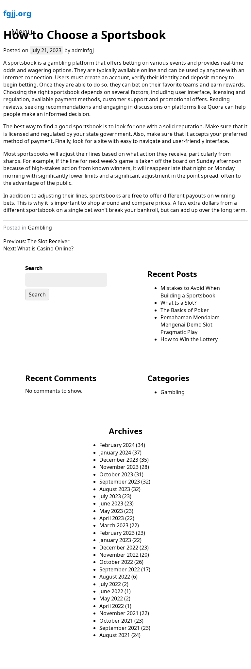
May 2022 (111, 598)
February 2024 (117, 445)
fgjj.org (17, 13)
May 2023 (111, 511)
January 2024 (115, 452)
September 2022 (119, 569)
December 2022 (118, 547)
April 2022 (111, 606)
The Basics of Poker (184, 310)
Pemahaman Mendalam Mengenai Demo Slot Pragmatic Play (190, 325)
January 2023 (115, 540)
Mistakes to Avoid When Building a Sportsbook (190, 291)
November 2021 (119, 613)
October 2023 (116, 474)
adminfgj (83, 50)
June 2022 (111, 591)
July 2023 (110, 496)
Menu (22, 31)
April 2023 (111, 518)
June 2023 (111, 503)
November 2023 (119, 466)
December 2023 (118, 459)
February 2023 (117, 532)
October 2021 (116, 620)
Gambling (40, 227)
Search (34, 268)
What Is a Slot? (178, 302)
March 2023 (113, 525)
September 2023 (119, 481)
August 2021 (114, 635)
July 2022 (110, 584)
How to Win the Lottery (189, 339)
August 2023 (114, 489)
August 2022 (114, 576)
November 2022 (119, 554)
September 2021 (119, 627)
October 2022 (116, 561)
